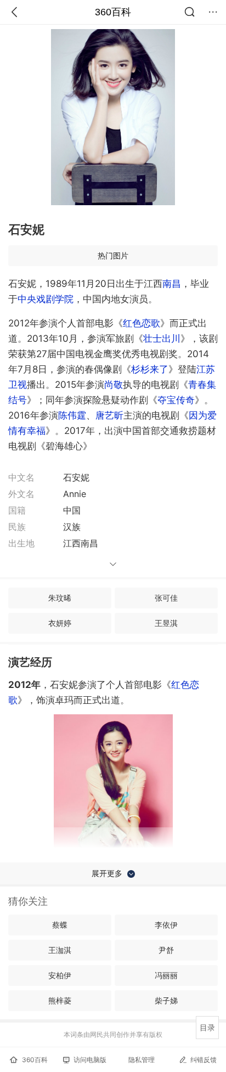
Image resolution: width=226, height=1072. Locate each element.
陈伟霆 (72, 415)
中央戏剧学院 (46, 299)
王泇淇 (59, 950)
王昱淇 (166, 623)
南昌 (171, 283)
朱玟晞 (59, 597)
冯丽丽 (166, 975)
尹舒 (166, 950)
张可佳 (166, 597)
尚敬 (113, 384)
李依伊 (166, 924)
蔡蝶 (59, 924)
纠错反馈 (203, 1060)
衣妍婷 (59, 623)
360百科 (113, 12)
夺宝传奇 (176, 399)
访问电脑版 (90, 1060)
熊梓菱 (59, 1000)
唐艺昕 (109, 415)
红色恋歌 (141, 323)
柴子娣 (166, 1000)
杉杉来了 (149, 369)
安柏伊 (59, 975)
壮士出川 (161, 338)
